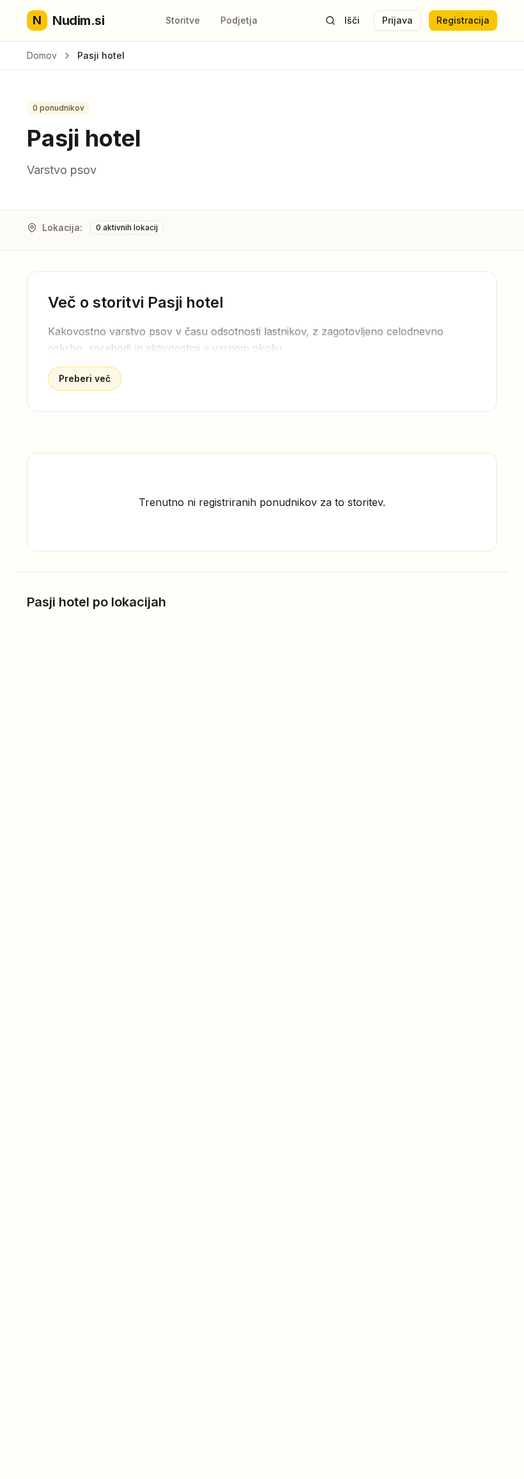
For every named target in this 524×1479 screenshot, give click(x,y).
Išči (352, 20)
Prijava (397, 20)
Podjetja (239, 20)
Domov (42, 55)
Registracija (462, 20)
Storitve (183, 20)
